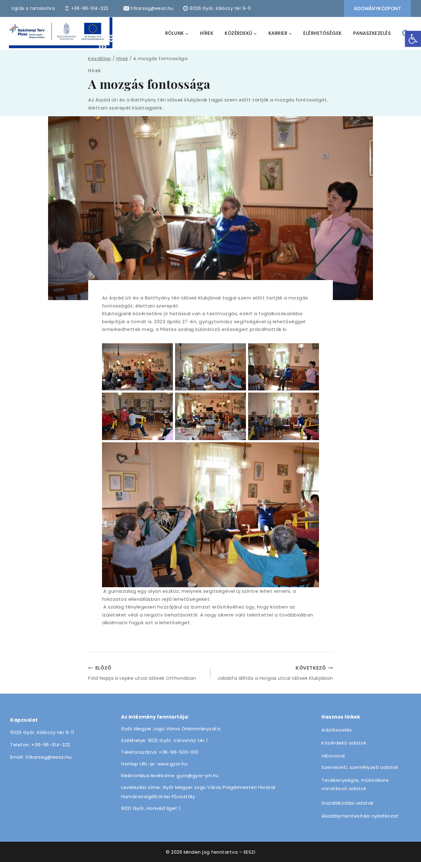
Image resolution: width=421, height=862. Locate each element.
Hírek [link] (94, 71)
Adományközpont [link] (377, 8)
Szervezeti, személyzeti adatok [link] (359, 767)
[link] (413, 39)
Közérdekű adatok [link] (343, 743)
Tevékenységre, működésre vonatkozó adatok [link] (355, 784)
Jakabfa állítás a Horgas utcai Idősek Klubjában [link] (275, 673)
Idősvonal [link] (333, 756)
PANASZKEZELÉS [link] (372, 33)
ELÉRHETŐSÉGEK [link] (322, 33)
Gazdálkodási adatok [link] (347, 803)
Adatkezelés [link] (336, 730)
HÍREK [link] (207, 33)
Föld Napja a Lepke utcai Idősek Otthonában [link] (142, 673)
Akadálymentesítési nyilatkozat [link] (360, 816)
